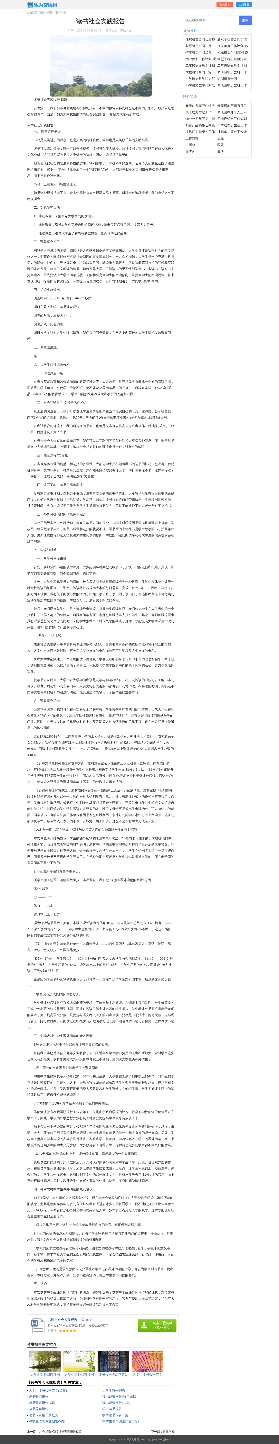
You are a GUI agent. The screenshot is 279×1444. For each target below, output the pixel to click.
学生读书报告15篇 (115, 1415)
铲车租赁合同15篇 (198, 52)
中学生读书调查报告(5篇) (47, 1421)
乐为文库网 (133, 1439)
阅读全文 (111, 30)
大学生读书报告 (113, 1390)
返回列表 (168, 1431)
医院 (220, 145)
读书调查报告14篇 (42, 1403)
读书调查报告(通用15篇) (119, 1396)
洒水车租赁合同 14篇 (232, 39)
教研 (220, 151)
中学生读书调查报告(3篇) (120, 1421)
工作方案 (192, 138)
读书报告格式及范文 (43, 1415)
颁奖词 (190, 151)
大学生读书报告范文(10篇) (48, 1390)
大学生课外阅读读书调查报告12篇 (60, 1431)
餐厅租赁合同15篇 (198, 46)
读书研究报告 (38, 1396)
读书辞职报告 (38, 1409)
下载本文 (126, 30)
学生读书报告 (112, 1409)
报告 (50, 12)
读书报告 (60, 12)
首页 (42, 12)
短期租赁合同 (227, 78)
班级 (220, 138)
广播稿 (190, 145)
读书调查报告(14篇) (116, 1403)
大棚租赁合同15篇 (198, 72)
